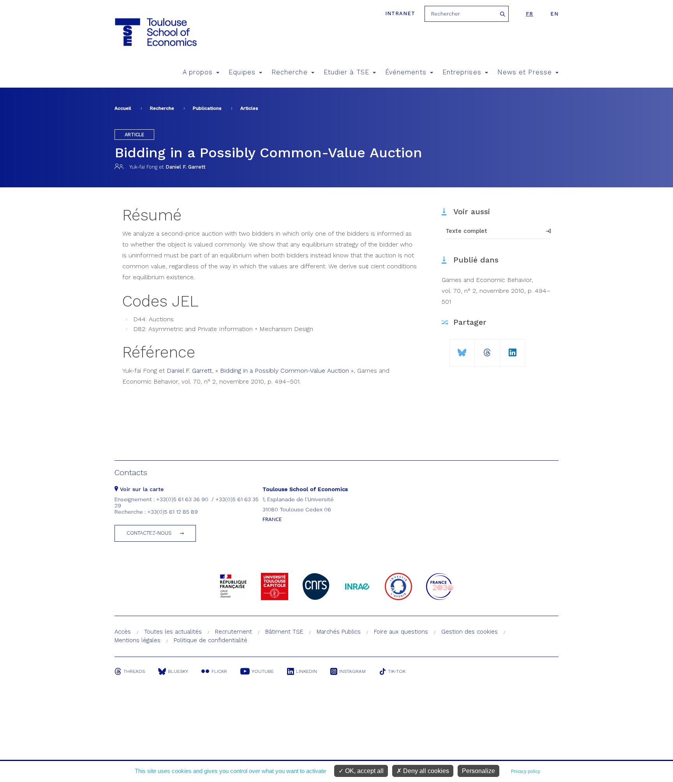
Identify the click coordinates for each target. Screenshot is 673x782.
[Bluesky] (462, 349)
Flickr (219, 671)
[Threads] (487, 349)
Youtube (263, 671)
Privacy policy (525, 771)
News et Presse (524, 72)
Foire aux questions (401, 631)
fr (529, 14)
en (554, 14)
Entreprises (461, 72)
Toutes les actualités (173, 631)
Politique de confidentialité (210, 640)
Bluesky (178, 671)
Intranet (400, 13)
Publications (207, 108)
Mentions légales (137, 640)
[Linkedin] (512, 349)
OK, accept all (364, 771)
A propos (198, 72)
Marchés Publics (339, 631)
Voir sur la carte (141, 489)
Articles (249, 108)
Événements (405, 72)
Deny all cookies (425, 771)
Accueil (123, 108)
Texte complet (466, 230)
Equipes (242, 72)
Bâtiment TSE (284, 631)
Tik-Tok (396, 671)
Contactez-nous (149, 533)
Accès (123, 631)
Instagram (352, 671)
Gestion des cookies (469, 631)
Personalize (478, 771)
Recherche (289, 72)
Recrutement (233, 631)
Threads (134, 671)
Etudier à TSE (346, 72)
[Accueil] (155, 32)
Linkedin (306, 671)
